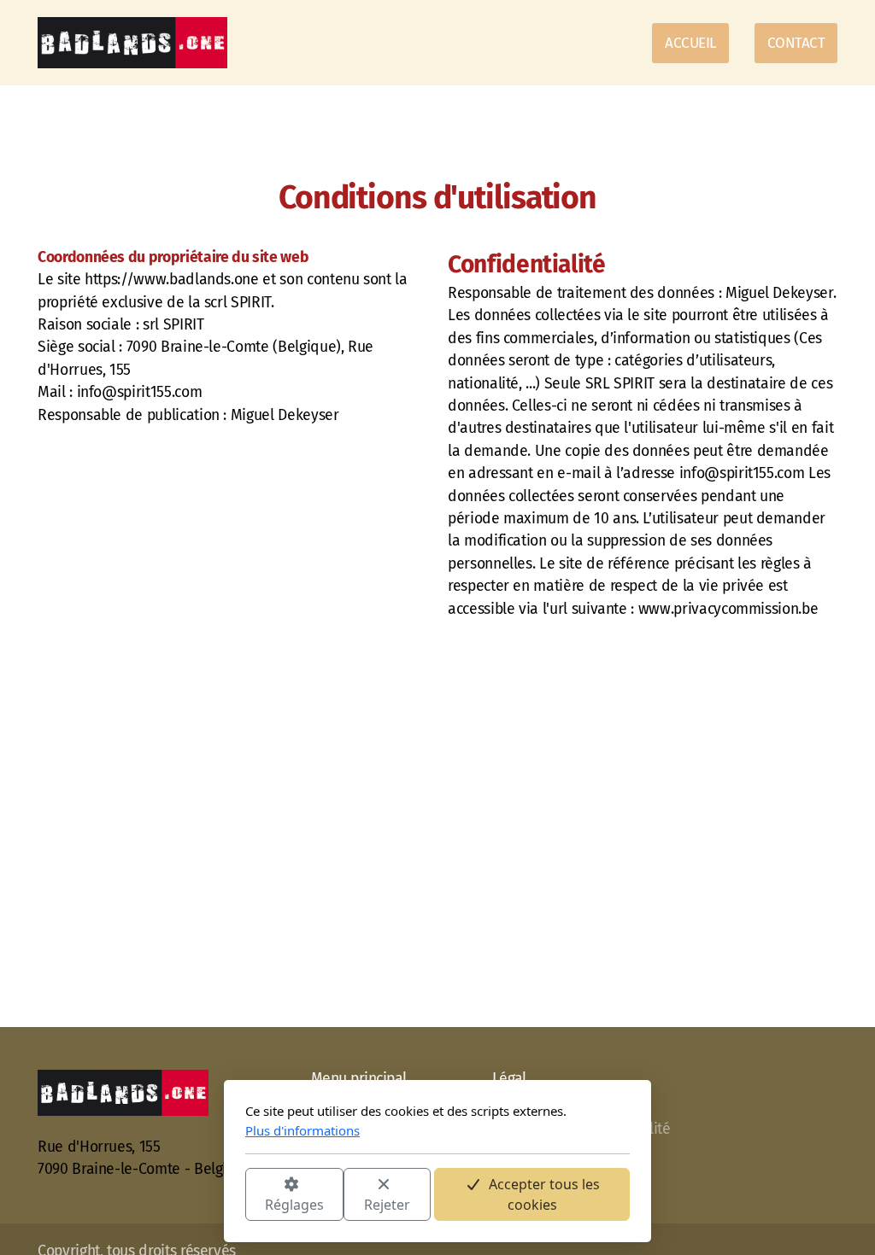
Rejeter (387, 1204)
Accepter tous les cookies (544, 1194)
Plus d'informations (302, 1130)
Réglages (294, 1204)
